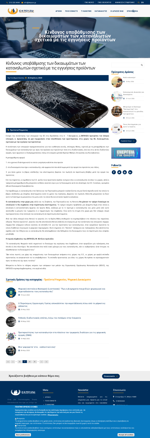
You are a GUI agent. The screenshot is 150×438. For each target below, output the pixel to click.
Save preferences (23, 435)
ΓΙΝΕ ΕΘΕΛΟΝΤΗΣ (108, 2)
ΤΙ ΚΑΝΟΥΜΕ (86, 11)
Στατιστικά (21, 426)
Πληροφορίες (53, 415)
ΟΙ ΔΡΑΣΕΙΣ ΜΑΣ (117, 11)
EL (139, 2)
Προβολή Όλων (126, 141)
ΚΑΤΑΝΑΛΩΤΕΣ (101, 11)
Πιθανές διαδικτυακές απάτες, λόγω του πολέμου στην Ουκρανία (49, 318)
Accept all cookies (126, 435)
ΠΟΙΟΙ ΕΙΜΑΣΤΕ (71, 11)
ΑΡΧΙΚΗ (59, 11)
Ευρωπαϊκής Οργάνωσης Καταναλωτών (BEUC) (85, 265)
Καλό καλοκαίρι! (129, 77)
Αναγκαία (21, 418)
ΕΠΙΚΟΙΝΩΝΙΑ (132, 11)
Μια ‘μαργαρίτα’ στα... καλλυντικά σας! (36, 347)
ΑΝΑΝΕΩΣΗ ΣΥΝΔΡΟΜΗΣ (126, 2)
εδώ (44, 268)
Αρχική (67, 56)
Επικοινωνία (109, 376)
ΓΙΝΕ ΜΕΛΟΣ (96, 2)
